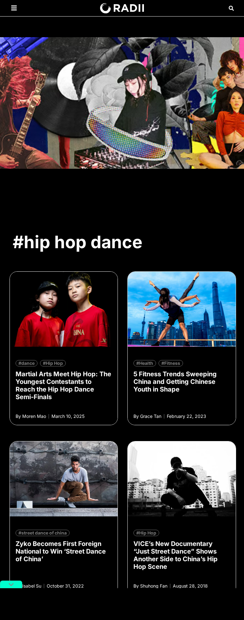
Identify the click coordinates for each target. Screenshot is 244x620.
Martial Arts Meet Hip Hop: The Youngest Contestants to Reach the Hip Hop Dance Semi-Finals (63, 385)
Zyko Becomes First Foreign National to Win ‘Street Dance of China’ (61, 551)
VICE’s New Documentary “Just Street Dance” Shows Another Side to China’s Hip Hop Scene (175, 555)
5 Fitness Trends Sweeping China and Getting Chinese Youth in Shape (175, 381)
